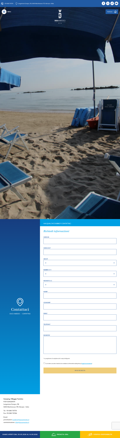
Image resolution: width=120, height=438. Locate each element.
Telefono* (47, 324)
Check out (47, 248)
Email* (45, 313)
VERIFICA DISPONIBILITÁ (102, 434)
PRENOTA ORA (62, 434)
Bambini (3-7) (47, 270)
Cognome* (47, 302)
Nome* (45, 291)
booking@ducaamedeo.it (20, 420)
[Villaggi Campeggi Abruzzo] (60, 16)
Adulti (45, 259)
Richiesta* (46, 335)
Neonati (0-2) (47, 280)
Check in (46, 237)
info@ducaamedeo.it (22, 422)
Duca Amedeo (15, 314)
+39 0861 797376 (8, 3)
